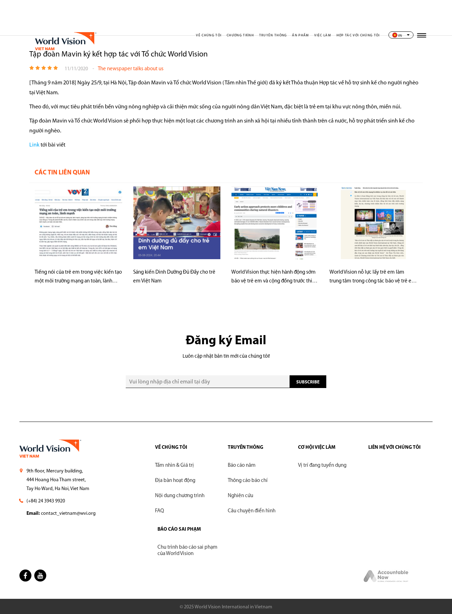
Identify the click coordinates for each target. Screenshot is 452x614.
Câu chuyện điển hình (251, 511)
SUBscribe (308, 382)
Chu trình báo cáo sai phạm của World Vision (187, 550)
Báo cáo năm (242, 465)
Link (34, 145)
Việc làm (322, 35)
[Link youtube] (40, 576)
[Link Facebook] (25, 576)
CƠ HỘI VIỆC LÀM (316, 447)
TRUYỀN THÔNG (245, 447)
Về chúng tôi (208, 35)
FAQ (159, 511)
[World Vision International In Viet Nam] (64, 55)
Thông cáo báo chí (248, 480)
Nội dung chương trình (179, 496)
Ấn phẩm (300, 35)
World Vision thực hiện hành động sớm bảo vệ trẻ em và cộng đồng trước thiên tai (274, 278)
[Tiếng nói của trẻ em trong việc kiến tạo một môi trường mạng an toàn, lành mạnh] (78, 224)
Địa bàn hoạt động (175, 480)
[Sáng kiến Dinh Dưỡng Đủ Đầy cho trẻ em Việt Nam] (177, 224)
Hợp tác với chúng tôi (358, 35)
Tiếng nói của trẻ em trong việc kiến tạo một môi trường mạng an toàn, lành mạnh (78, 278)
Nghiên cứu (240, 496)
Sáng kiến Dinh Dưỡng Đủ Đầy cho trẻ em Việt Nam (174, 277)
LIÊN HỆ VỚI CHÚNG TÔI (394, 447)
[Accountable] (386, 581)
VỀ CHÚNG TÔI (171, 447)
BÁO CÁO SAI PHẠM (179, 529)
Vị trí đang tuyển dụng (322, 465)
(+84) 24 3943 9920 (45, 501)
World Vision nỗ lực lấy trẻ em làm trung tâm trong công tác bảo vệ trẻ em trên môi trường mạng (372, 278)
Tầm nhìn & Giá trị (174, 465)
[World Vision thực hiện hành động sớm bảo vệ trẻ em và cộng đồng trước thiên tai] (275, 224)
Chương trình (240, 35)
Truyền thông (273, 35)
